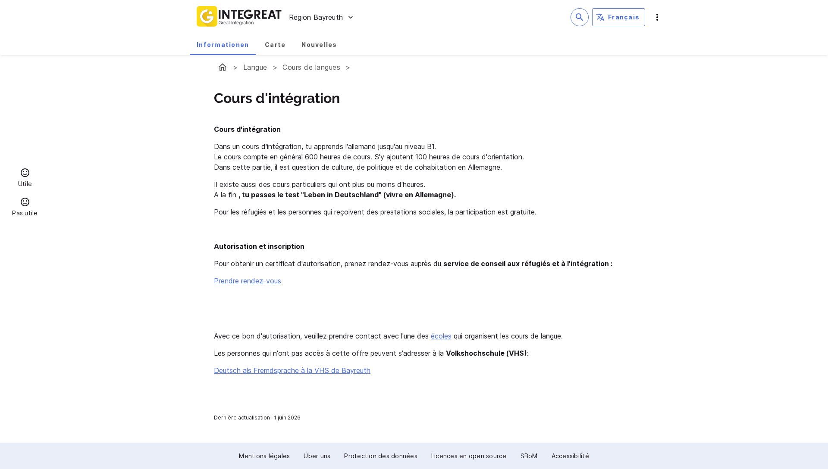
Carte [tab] (275, 44)
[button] (25, 178)
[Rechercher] (580, 17)
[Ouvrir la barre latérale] (657, 17)
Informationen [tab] (223, 44)
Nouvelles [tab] (319, 44)
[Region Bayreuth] (222, 67)
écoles (441, 336)
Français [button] (624, 17)
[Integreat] (239, 17)
